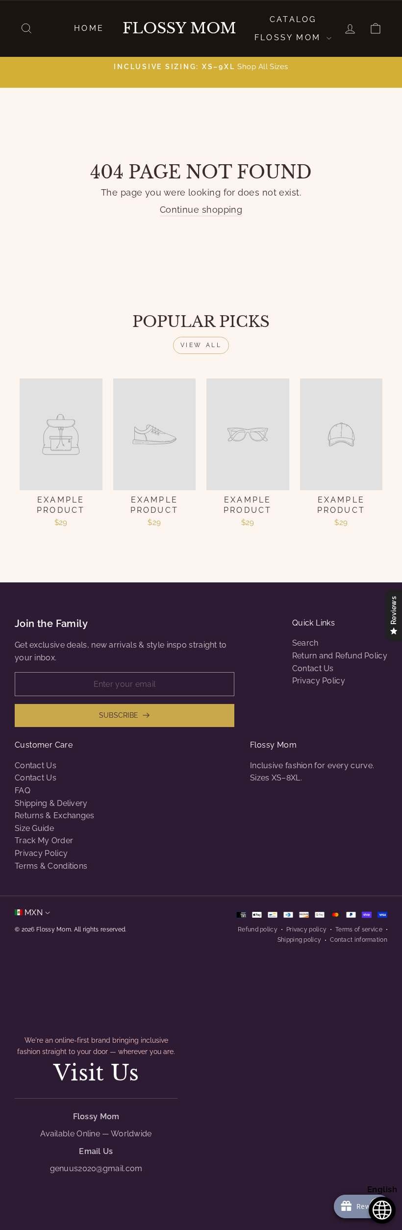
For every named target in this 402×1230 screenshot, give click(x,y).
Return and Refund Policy (339, 655)
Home (89, 28)
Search (305, 643)
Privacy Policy (318, 680)
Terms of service (358, 929)
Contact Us (313, 668)
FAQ (22, 790)
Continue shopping (201, 209)
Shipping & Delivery (51, 803)
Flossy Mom (179, 28)
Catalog (293, 19)
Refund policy (257, 929)
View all (201, 345)
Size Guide (34, 828)
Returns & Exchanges (55, 815)
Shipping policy (299, 939)
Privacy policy (306, 929)
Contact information (358, 939)
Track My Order (44, 840)
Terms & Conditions (51, 866)
